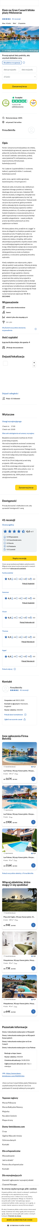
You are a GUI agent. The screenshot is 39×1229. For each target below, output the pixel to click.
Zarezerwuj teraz (19, 86)
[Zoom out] (34, 365)
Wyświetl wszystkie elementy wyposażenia (14, 329)
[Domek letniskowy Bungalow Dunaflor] (19, 943)
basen (19, 1053)
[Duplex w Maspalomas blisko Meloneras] (19, 840)
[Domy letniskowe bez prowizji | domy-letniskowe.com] (3, 3)
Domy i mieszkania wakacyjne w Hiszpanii (18, 1032)
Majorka (5, 1111)
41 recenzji (16, 19)
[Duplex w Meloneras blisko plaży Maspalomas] (19, 753)
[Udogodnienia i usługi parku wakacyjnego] (19, 39)
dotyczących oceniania (18, 568)
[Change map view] (5, 363)
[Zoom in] (34, 362)
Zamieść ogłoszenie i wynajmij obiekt (17, 1180)
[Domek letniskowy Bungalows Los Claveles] (19, 986)
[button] (31, 3)
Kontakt (5, 1169)
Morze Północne (9, 1103)
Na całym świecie (9, 1116)
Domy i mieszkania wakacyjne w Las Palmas (18, 1047)
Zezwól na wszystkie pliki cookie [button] (19, 1220)
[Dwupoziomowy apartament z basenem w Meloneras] (19, 797)
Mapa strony (7, 1120)
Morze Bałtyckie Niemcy (12, 1107)
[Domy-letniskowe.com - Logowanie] (26, 3)
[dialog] (19, 1207)
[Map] (19, 374)
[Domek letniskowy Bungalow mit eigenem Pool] (19, 899)
